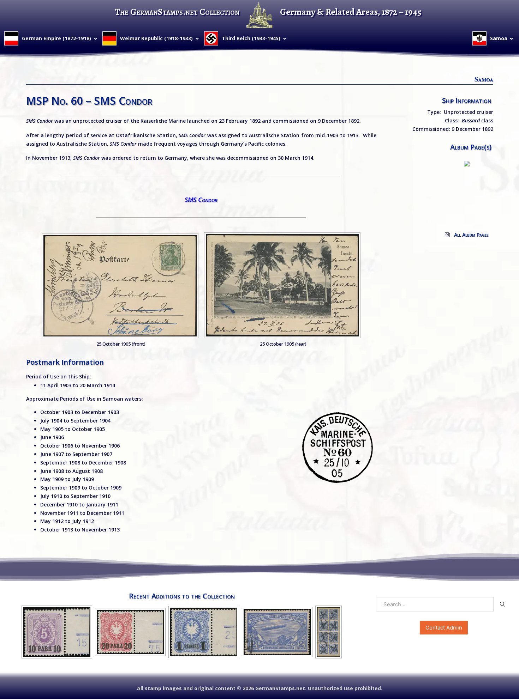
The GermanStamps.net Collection (177, 12)
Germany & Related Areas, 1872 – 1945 (351, 12)
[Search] (503, 604)
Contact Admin (443, 627)
